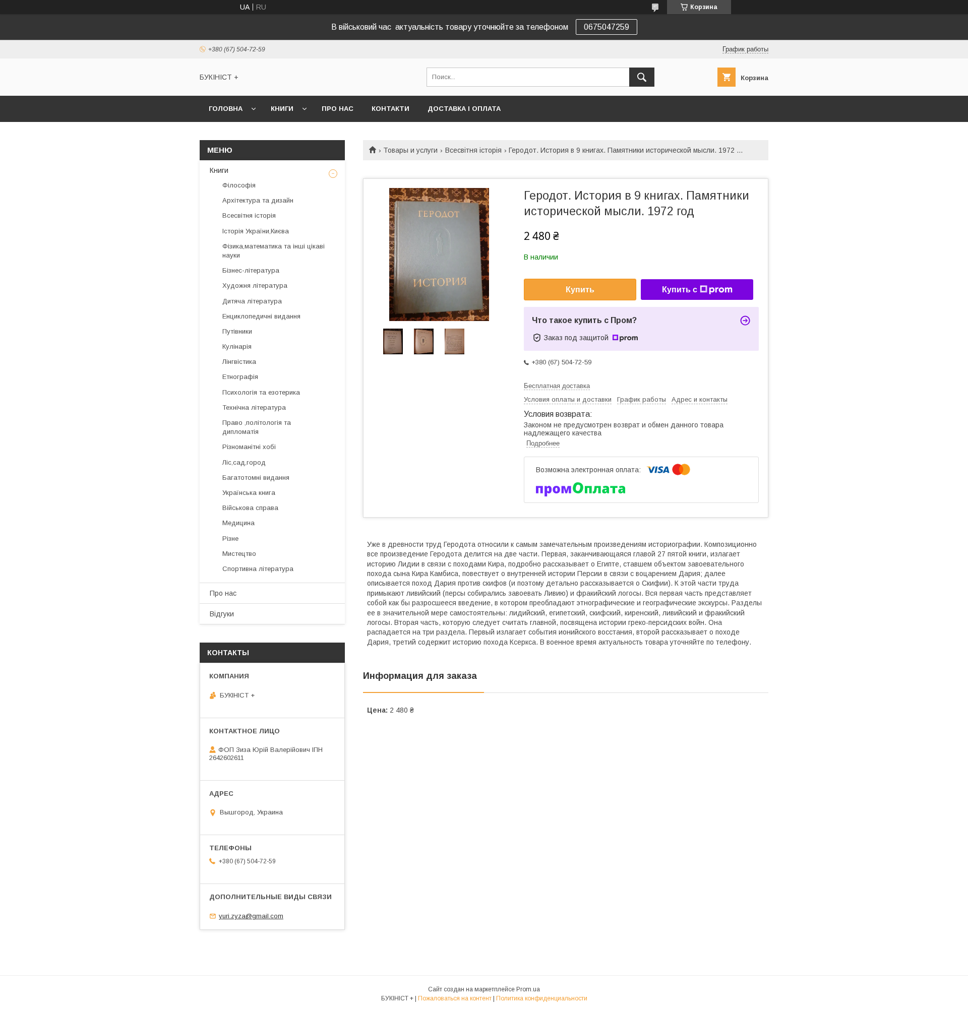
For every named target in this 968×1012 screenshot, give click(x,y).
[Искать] (641, 77)
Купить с (679, 289)
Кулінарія (237, 346)
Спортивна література (257, 569)
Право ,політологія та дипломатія (256, 427)
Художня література (254, 285)
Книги (282, 108)
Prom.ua (528, 989)
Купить (580, 289)
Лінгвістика (239, 361)
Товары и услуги (410, 150)
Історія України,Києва (255, 231)
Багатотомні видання (255, 477)
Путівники (237, 331)
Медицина (238, 523)
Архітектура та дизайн (257, 200)
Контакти (390, 108)
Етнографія (240, 377)
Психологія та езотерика (261, 392)
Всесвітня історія (473, 150)
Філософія (239, 185)
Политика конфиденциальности (541, 998)
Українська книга (248, 492)
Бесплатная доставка (557, 386)
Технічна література (254, 407)
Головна (226, 108)
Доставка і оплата (464, 108)
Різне (230, 538)
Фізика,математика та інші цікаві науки (273, 250)
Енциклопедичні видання (261, 316)
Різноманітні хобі (249, 447)
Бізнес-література (250, 270)
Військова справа (250, 508)
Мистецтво (239, 553)
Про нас (337, 108)
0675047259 (606, 27)
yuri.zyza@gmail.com (251, 916)
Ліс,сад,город (244, 462)
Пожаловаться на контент (455, 998)
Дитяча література (252, 301)
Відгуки (222, 614)
